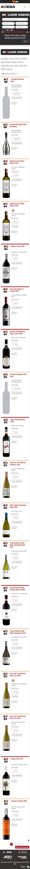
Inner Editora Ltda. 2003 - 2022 (8, 862)
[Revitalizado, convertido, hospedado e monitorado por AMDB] (28, 867)
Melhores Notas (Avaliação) (9, 74)
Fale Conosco (19, 862)
